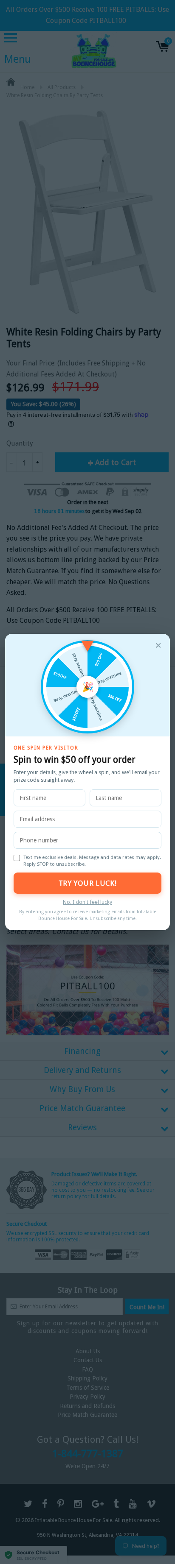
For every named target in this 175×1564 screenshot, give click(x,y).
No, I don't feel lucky (87, 902)
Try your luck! (87, 883)
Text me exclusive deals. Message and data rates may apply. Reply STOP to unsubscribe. (92, 860)
